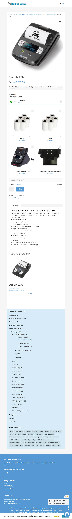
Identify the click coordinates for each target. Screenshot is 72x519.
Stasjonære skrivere (23, 350)
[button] (60, 21)
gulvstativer (30, 434)
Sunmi (16, 445)
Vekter (14, 407)
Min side (6, 483)
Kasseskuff (15, 374)
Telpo (21, 445)
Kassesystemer (13, 437)
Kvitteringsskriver (31, 437)
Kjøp (20, 189)
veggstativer (35, 445)
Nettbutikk (15, 14)
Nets (25, 440)
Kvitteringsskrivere (30, 14)
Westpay (48, 445)
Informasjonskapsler (9, 489)
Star (23, 442)
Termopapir (27, 445)
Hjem (10, 14)
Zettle (58, 445)
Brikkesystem (18, 384)
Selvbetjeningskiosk (18, 401)
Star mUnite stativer (41, 442)
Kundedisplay (16, 368)
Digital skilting (16, 387)
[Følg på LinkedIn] (4, 473)
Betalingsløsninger (16, 318)
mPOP (13, 361)
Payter (34, 440)
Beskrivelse (15, 206)
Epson (59, 431)
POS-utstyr (22, 14)
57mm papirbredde (51, 14)
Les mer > (6, 465)
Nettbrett (15, 371)
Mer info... (30, 293)
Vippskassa (12, 315)
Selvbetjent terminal (15, 442)
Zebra (53, 445)
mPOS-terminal (18, 440)
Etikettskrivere (16, 391)
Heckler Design (39, 434)
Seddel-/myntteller (17, 397)
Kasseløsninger (15, 325)
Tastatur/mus (16, 404)
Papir (16, 354)
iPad (46, 434)
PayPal (29, 440)
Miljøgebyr (61, 101)
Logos (38, 437)
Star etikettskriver (30, 442)
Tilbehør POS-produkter (19, 411)
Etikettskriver (13, 434)
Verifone (42, 445)
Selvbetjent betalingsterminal (45, 440)
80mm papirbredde (24, 343)
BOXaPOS (34, 431)
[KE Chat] (67, 514)
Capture (41, 431)
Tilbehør (17, 357)
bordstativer (27, 431)
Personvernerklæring (9, 487)
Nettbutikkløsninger (15, 328)
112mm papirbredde (24, 346)
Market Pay (45, 437)
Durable (55, 431)
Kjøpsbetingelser (8, 485)
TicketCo (11, 418)
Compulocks (48, 431)
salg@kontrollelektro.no (13, 503)
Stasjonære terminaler (54, 442)
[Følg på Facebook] (7, 473)
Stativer (16, 381)
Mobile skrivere (40, 14)
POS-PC (14, 364)
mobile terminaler (53, 437)
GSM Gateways (16, 394)
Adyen (11, 431)
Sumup (11, 445)
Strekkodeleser (18, 378)
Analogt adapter (18, 431)
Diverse (11, 421)
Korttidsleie (12, 322)
